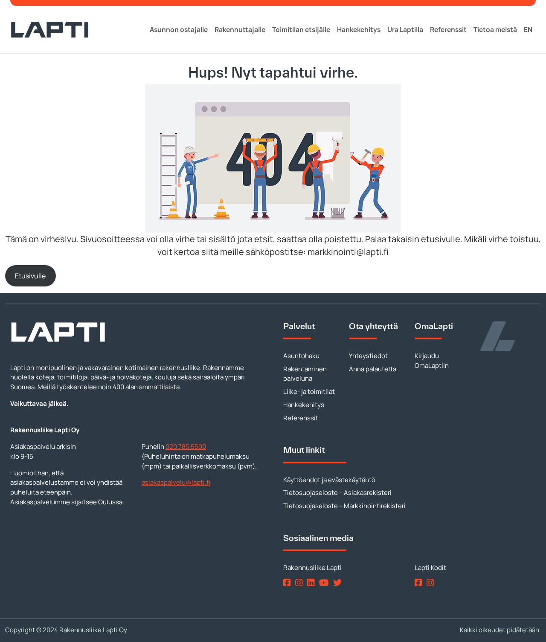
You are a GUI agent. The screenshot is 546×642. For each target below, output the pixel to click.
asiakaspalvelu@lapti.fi (176, 482)
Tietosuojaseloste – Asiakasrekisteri (337, 492)
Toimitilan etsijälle (301, 29)
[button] (30, 275)
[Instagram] (300, 582)
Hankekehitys (358, 29)
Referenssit (448, 29)
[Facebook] (288, 582)
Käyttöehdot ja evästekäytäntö (329, 479)
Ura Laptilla (405, 29)
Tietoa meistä (495, 29)
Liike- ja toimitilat (309, 391)
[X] (339, 582)
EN (528, 29)
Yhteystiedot (368, 355)
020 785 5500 (186, 446)
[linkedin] (312, 582)
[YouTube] (325, 582)
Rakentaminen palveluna (305, 373)
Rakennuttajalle (240, 29)
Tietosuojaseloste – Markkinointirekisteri (344, 505)
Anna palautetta (372, 368)
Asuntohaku (301, 355)
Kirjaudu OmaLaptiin (432, 360)
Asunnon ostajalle (179, 29)
